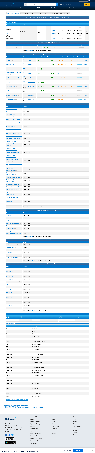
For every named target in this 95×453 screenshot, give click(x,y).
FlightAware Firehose (35, 421)
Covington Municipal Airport (12, 95)
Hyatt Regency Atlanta (11, 114)
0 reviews (86, 47)
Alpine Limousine (9, 292)
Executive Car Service (10, 305)
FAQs (74, 435)
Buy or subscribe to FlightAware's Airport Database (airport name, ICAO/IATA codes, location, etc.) (24, 407)
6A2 (24, 81)
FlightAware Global (34, 435)
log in (27, 50)
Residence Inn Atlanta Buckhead (13, 177)
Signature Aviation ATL (11, 47)
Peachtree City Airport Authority (12, 77)
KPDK (24, 63)
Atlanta (7, 33)
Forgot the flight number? (65, 4)
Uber (7, 287)
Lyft (7, 284)
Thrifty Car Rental (9, 294)
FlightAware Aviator (35, 431)
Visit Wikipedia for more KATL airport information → (17, 399)
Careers (54, 421)
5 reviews (85, 77)
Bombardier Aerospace (11, 225)
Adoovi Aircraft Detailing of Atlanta (13, 218)
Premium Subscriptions (35, 433)
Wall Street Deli (9, 201)
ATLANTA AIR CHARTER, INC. (12, 257)
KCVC (24, 94)
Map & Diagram (39, 13)
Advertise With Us (56, 426)
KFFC (24, 76)
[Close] (92, 450)
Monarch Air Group (10, 247)
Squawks (75, 421)
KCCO (24, 85)
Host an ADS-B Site (77, 426)
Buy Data (66, 13)
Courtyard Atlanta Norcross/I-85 (12, 186)
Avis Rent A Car (9, 307)
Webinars (54, 433)
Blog (53, 431)
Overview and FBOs (13, 13)
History (53, 424)
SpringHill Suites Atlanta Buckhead (13, 184)
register (31, 50)
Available (37, 47)
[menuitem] (7, 8)
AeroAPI (32, 419)
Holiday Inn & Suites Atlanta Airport (13, 119)
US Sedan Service (10, 279)
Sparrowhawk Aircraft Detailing (12, 223)
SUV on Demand (9, 271)
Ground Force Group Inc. (11, 276)
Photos (75, 419)
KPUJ (24, 98)
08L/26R (54, 27)
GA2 (24, 90)
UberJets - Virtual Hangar (11, 244)
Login (14, 0)
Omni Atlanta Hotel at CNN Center (13, 138)
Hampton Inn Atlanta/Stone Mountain (14, 136)
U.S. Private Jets (9, 252)
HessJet (8, 300)
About (53, 419)
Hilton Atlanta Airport (10, 126)
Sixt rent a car (9, 297)
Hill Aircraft (8, 60)
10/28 (53, 38)
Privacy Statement (34, 451)
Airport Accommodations (11, 192)
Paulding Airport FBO (10, 99)
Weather (32, 13)
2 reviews (85, 86)
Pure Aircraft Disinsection (11, 215)
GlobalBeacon (33, 443)
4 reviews (85, 60)
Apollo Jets (8, 255)
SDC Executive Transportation (12, 281)
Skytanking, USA (9, 231)
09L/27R (54, 33)
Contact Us (75, 432)
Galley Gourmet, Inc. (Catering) (12, 194)
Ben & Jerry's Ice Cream (11, 141)
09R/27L (54, 35)
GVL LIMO (8, 274)
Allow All (78, 450)
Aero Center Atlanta (10, 64)
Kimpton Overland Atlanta (11, 109)
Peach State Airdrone (10, 90)
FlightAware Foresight (35, 424)
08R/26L (54, 30)
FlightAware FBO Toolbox (36, 438)
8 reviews (85, 64)
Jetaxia (7, 220)
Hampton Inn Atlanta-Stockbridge (13, 133)
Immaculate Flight (10, 228)
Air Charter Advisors (10, 250)
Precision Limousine (10, 289)
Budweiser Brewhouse (11, 204)
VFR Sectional (54, 13)
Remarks (61, 13)
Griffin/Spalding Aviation (11, 82)
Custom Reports (34, 428)
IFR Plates (46, 13)
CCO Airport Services (10, 86)
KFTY (24, 59)
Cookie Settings (67, 450)
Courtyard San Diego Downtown (12, 111)
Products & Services (35, 416)
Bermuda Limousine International (13, 302)
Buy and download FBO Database (11, 406)
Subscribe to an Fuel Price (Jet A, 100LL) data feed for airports (16, 405)
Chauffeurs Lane (9, 268)
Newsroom (54, 428)
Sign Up (87, 4)
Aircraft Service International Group (13, 233)
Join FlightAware (8, 0)
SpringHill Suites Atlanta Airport (12, 152)
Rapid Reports (33, 426)
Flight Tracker (24, 13)
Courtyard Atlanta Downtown (12, 189)
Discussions (76, 424)
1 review (84, 99)
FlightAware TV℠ (34, 440)
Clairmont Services (10, 69)
